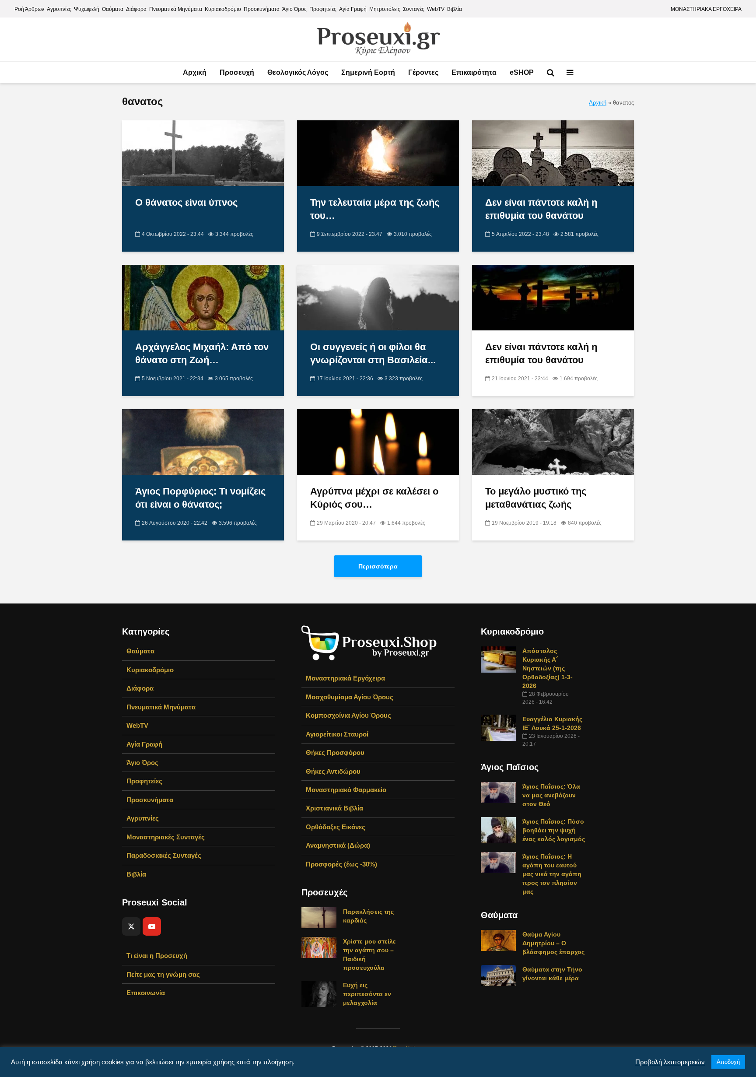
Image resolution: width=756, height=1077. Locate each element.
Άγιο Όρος (294, 9)
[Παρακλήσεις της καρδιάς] (318, 917)
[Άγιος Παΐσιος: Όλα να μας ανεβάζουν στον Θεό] (498, 792)
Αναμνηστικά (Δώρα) (338, 845)
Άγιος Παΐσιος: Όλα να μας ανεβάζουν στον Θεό (551, 795)
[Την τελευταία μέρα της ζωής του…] (378, 153)
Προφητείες (322, 9)
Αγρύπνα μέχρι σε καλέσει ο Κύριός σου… (374, 498)
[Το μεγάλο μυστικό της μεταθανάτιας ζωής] (553, 442)
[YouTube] (152, 926)
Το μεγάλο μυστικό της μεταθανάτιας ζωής (535, 498)
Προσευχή (237, 72)
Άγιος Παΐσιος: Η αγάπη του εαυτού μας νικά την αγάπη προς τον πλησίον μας (551, 874)
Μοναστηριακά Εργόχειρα (345, 678)
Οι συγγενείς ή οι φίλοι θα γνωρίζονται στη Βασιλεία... (373, 353)
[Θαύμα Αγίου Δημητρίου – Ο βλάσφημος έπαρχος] (498, 940)
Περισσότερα (378, 566)
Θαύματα (112, 9)
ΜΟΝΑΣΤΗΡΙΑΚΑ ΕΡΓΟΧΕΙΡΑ (706, 9)
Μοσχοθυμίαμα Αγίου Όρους (349, 697)
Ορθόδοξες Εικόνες (335, 827)
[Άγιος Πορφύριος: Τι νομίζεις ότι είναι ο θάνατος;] (203, 442)
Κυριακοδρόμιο (223, 9)
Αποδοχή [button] (728, 1062)
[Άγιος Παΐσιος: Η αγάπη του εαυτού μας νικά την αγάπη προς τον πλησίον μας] (498, 862)
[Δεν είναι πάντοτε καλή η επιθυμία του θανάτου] (553, 153)
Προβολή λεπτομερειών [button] (670, 1062)
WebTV (435, 9)
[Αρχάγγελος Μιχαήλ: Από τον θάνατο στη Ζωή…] (203, 297)
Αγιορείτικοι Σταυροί (337, 734)
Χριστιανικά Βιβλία (334, 808)
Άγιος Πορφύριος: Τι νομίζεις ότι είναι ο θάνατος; (200, 498)
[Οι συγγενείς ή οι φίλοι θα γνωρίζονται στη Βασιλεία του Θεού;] (378, 297)
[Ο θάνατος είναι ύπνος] (203, 153)
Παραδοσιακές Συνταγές (163, 855)
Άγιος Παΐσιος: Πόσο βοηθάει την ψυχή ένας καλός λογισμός (553, 830)
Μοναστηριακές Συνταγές (165, 837)
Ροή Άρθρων (29, 9)
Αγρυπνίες (59, 9)
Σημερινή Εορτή (368, 72)
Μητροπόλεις (384, 9)
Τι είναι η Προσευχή (156, 955)
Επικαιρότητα (474, 72)
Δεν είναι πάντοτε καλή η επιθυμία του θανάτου (541, 209)
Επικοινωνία (145, 992)
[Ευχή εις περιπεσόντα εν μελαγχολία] (318, 993)
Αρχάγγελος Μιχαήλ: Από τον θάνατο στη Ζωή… (202, 353)
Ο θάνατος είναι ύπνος (186, 202)
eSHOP (522, 72)
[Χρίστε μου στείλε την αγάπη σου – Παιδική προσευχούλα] (318, 947)
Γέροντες (423, 72)
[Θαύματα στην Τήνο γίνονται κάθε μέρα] (498, 975)
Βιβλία (454, 9)
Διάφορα (136, 9)
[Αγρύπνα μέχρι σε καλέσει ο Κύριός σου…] (378, 442)
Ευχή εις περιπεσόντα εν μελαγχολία (367, 994)
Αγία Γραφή (353, 9)
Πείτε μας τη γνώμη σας (163, 974)
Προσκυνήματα (262, 9)
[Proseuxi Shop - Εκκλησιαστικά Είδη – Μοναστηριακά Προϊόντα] (369, 642)
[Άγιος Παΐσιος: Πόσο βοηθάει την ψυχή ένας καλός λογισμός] (498, 829)
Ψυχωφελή (86, 9)
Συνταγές (413, 9)
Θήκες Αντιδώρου (333, 771)
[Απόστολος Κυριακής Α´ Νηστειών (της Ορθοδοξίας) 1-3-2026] (498, 659)
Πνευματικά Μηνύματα (175, 9)
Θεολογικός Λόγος (297, 72)
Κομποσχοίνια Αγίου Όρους (348, 715)
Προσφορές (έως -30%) (341, 864)
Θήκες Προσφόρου (335, 752)
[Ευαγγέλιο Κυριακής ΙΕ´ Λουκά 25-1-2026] (498, 727)
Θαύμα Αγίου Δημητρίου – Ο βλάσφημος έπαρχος (553, 943)
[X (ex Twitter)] (131, 926)
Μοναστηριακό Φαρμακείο (346, 789)
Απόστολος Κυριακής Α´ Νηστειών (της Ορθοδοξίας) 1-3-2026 (547, 668)
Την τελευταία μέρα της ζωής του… (374, 209)
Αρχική (194, 72)
